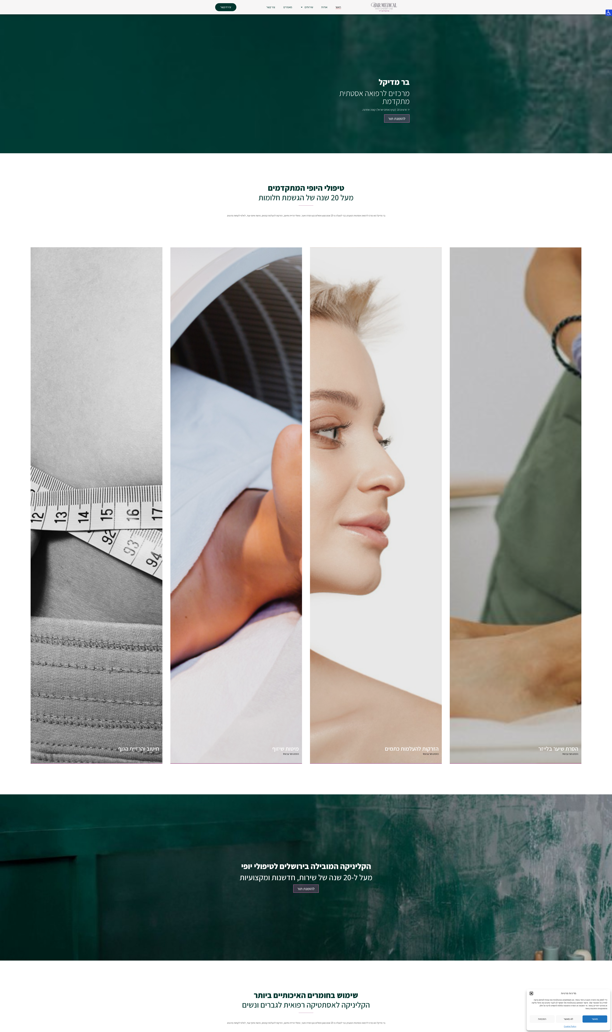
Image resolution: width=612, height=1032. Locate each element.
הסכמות (542, 1019)
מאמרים (287, 7)
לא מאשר (568, 1019)
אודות (324, 7)
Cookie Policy (570, 1026)
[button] (531, 993)
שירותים (309, 7)
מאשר (595, 1019)
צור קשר (270, 7)
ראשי (338, 7)
